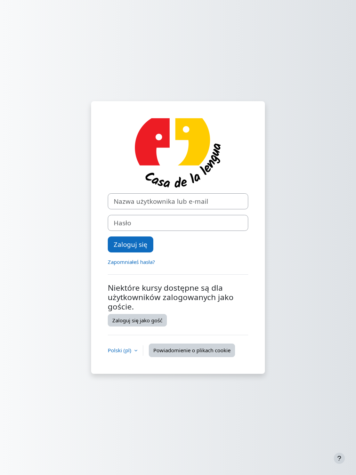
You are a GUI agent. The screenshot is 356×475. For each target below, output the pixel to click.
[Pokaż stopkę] (339, 458)
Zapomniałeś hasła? (131, 261)
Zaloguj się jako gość (137, 320)
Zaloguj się (130, 244)
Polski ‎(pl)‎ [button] (120, 350)
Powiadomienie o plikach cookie (191, 350)
